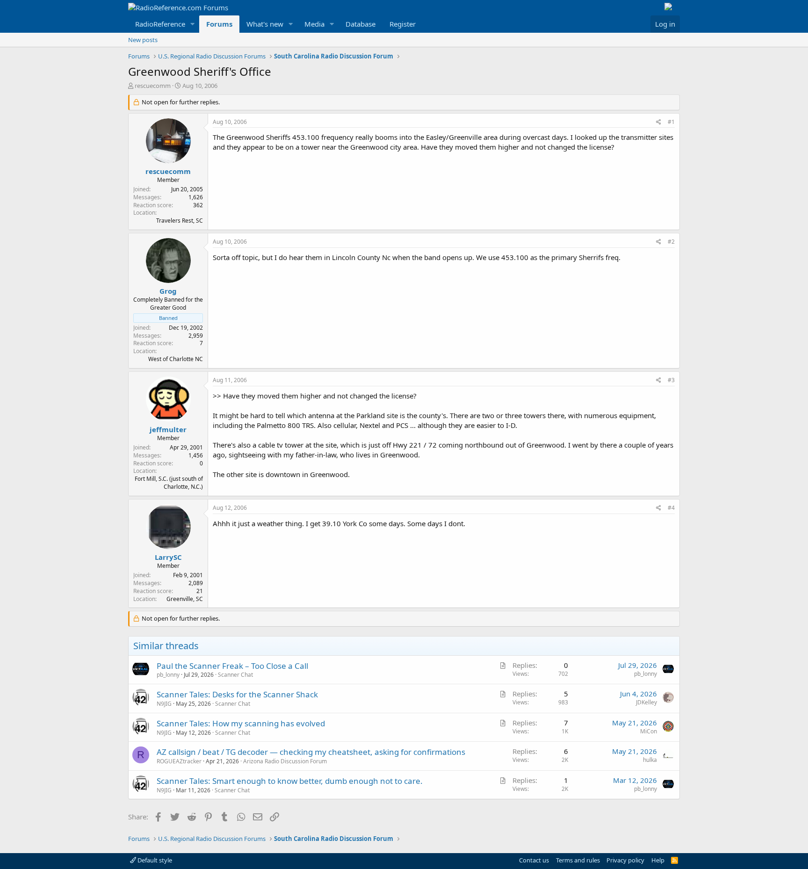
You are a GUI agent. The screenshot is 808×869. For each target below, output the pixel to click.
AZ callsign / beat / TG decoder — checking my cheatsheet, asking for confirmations (311, 751)
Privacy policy (625, 860)
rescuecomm (153, 85)
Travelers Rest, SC (179, 220)
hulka (650, 760)
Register (403, 24)
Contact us (534, 860)
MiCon (648, 731)
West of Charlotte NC (175, 359)
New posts (143, 40)
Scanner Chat (235, 675)
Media (314, 24)
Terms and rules (578, 860)
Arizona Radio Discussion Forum (285, 761)
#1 (671, 122)
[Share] (658, 122)
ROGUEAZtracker (179, 761)
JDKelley (646, 702)
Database (360, 24)
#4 (671, 508)
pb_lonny (168, 675)
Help (657, 860)
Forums (219, 24)
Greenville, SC (184, 599)
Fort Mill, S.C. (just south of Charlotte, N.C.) (169, 483)
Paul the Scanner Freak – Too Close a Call (232, 665)
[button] (192, 24)
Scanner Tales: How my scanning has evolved (241, 723)
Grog (168, 291)
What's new (264, 24)
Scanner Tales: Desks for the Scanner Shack (237, 694)
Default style (154, 860)
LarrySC (168, 557)
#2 (671, 242)
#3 (671, 380)
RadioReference (160, 24)
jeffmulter (168, 429)
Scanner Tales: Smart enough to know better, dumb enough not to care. (290, 780)
